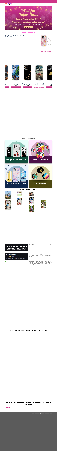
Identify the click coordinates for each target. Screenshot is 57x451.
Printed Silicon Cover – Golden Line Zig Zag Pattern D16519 (18, 84)
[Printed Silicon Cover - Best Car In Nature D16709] (6, 72)
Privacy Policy (22, 414)
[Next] (51, 47)
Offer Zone (48, 0)
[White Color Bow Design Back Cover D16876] (49, 43)
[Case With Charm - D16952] (37, 41)
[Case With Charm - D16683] (25, 41)
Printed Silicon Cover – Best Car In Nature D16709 (6, 84)
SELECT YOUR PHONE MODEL (14, 57)
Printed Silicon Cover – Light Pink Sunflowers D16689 (14, 54)
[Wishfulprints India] (9, 4)
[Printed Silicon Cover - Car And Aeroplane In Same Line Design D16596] (30, 72)
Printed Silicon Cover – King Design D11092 (41, 84)
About (6, 414)
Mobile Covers (44, 0)
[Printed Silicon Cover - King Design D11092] (41, 72)
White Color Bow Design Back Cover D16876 (49, 54)
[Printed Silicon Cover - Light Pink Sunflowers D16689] (14, 43)
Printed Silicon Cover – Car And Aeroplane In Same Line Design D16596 (29, 84)
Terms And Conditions (29, 414)
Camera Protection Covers (37, 414)
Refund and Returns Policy (15, 414)
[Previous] (5, 47)
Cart (50, 0)
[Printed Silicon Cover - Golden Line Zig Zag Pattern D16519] (18, 72)
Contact (9, 414)
